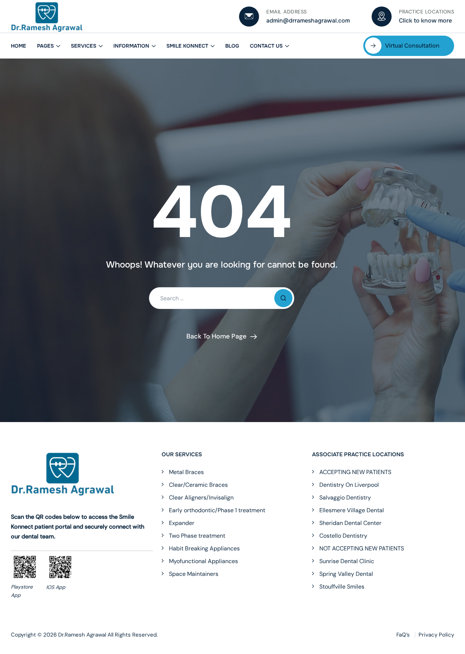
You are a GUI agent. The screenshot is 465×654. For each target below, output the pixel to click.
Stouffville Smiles (341, 586)
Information (131, 46)
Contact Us (266, 46)
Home (18, 46)
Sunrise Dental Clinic (346, 561)
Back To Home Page (216, 336)
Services (83, 46)
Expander (181, 523)
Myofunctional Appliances (203, 561)
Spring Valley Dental (346, 574)
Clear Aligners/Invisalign (201, 497)
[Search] (283, 298)
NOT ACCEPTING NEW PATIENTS (361, 548)
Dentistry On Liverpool (349, 485)
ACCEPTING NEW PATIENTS (355, 472)
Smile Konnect (187, 46)
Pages (45, 46)
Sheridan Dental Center (350, 523)
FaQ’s (403, 634)
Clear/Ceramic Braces (198, 485)
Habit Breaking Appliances (204, 548)
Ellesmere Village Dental (351, 510)
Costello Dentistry (343, 535)
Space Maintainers (193, 574)
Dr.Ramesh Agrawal (82, 634)
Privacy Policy (436, 634)
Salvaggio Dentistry (345, 497)
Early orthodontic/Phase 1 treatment (217, 510)
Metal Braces (186, 472)
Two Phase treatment (197, 535)
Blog (232, 46)
